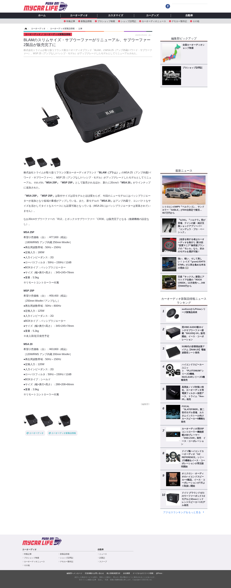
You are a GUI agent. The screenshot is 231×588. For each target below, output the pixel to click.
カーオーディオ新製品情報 (63, 433)
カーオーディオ (79, 15)
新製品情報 (86, 21)
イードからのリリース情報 (143, 573)
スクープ (103, 561)
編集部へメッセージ (74, 573)
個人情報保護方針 (113, 573)
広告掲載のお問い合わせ (94, 573)
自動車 (189, 15)
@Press (159, 573)
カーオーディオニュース (154, 21)
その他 (196, 21)
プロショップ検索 (106, 21)
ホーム (42, 15)
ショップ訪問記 (128, 21)
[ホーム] (25, 29)
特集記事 (70, 21)
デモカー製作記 (179, 21)
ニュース (103, 554)
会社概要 (126, 573)
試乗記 (102, 558)
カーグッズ (152, 15)
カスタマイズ (115, 15)
